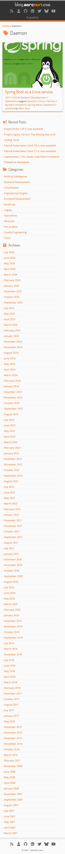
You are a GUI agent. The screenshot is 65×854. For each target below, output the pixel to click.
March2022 (10, 503)
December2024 (13, 341)
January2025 (11, 336)
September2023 (13, 408)
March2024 (10, 375)
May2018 (9, 671)
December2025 (13, 291)
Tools (7, 238)
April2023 (9, 436)
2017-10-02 (11, 97)
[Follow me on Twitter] (39, 10)
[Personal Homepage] (18, 10)
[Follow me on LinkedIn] (32, 10)
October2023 (11, 403)
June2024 (9, 358)
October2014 (11, 749)
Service (51, 101)
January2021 (11, 554)
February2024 (12, 380)
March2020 (10, 604)
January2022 (11, 514)
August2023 (11, 414)
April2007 (9, 827)
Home (5, 26)
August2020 (11, 581)
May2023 (9, 431)
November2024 (13, 347)
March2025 (10, 325)
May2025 (9, 313)
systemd (10, 108)
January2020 (11, 615)
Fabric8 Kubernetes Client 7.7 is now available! (30, 151)
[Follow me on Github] (25, 10)
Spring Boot (34, 104)
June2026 (9, 258)
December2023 (13, 392)
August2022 (11, 481)
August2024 (11, 352)
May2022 (9, 498)
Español (32, 17)
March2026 (10, 274)
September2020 (13, 576)
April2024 (9, 369)
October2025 (11, 297)
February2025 (12, 330)
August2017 (11, 704)
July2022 (9, 487)
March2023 (10, 442)
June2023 (9, 425)
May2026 (9, 263)
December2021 (13, 520)
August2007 (11, 805)
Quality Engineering (15, 232)
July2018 (9, 660)
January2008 (11, 788)
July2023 (9, 419)
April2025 (9, 319)
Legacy (8, 210)
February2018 (12, 688)
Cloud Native (11, 187)
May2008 (9, 777)
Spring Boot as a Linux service (29, 91)
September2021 (13, 537)
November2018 (13, 654)
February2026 (12, 280)
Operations (10, 215)
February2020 (12, 609)
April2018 (9, 676)
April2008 (9, 783)
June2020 (9, 593)
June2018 (9, 665)
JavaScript (9, 204)
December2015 (13, 727)
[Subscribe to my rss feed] (11, 10)
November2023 (13, 397)
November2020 (13, 565)
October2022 (11, 470)
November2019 (13, 626)
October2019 (11, 632)
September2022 (13, 475)
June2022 (9, 492)
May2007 (9, 822)
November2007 (13, 794)
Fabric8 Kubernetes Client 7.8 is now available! (30, 145)
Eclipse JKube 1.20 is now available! (23, 129)
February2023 (12, 447)
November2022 (13, 464)
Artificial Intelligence (15, 176)
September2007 (13, 799)
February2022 (12, 509)
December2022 (13, 459)
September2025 (13, 302)
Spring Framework (15, 104)
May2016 (9, 721)
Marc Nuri (24, 108)
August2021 (11, 542)
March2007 (10, 833)
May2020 (9, 598)
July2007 (9, 810)
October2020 (11, 570)
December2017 (13, 693)
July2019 (9, 643)
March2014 (10, 755)
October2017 (11, 699)
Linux (42, 101)
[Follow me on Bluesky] (46, 10)
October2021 (11, 531)
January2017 (11, 716)
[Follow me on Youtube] (53, 10)
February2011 (12, 760)
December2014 (13, 738)
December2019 (13, 621)
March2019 (10, 649)
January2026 (11, 285)
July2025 (9, 308)
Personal (9, 221)
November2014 (13, 743)
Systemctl (48, 104)
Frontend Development (17, 198)
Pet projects (11, 226)
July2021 (9, 548)
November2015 (13, 732)
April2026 (9, 269)
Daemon (32, 101)
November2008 (13, 766)
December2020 (13, 559)
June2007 (9, 816)
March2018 (10, 682)
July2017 (9, 710)
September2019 (13, 637)
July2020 (9, 587)
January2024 (11, 386)
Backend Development (17, 182)
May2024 (9, 364)
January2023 (11, 453)
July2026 (9, 252)
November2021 (13, 526)
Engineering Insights (16, 193)
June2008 (9, 771)
